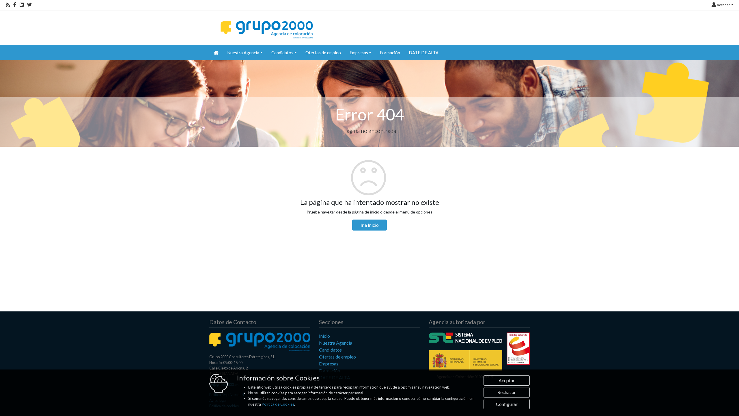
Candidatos (330, 349)
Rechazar (506, 392)
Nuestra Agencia (335, 343)
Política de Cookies (278, 404)
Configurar (507, 404)
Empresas (328, 363)
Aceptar (507, 380)
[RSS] (8, 5)
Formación (390, 52)
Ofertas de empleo (323, 52)
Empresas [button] (359, 52)
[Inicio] (266, 24)
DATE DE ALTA (423, 52)
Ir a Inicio (370, 225)
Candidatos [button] (282, 52)
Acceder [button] (723, 5)
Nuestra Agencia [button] (243, 52)
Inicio (324, 336)
